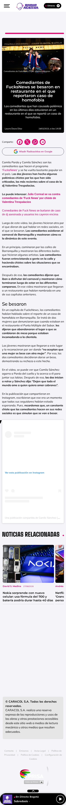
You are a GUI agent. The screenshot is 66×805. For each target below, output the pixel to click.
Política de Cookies (30, 754)
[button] (6, 6)
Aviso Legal (40, 750)
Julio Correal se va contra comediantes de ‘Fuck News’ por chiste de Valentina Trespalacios (31, 198)
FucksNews (10, 170)
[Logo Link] (29, 6)
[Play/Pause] (60, 799)
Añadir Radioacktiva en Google (35, 151)
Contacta (9, 750)
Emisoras (23, 750)
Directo (51, 5)
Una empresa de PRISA (33, 774)
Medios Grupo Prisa (33, 782)
